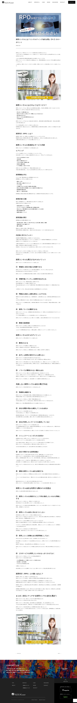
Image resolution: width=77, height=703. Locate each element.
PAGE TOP (65, 681)
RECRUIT (62, 2)
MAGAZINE (55, 2)
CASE (43, 2)
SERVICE (36, 2)
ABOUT (30, 2)
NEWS (48, 2)
